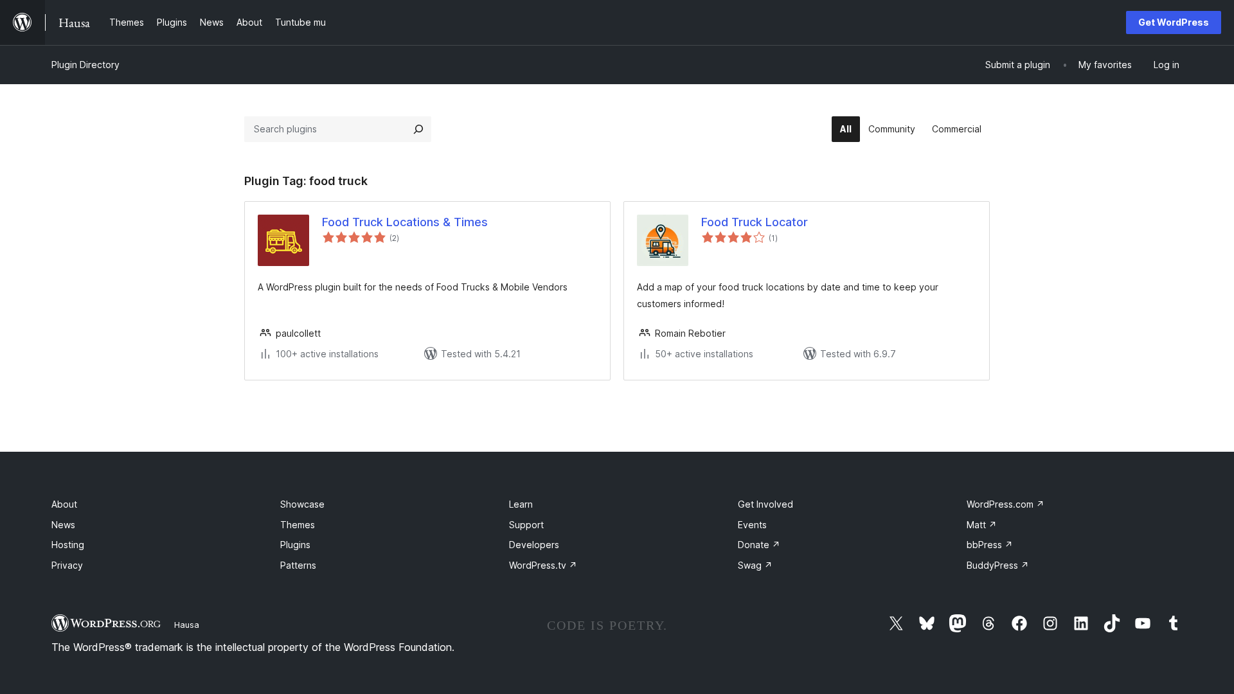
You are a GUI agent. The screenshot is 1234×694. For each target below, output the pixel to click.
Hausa (186, 624)
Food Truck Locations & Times (405, 222)
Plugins (295, 544)
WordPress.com (1005, 504)
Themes (297, 524)
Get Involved (765, 504)
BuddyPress (998, 565)
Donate (759, 544)
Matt (982, 524)
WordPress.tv (543, 565)
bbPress (990, 544)
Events (752, 524)
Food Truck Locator (754, 222)
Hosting (67, 544)
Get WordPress (1173, 22)
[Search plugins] (418, 129)
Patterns (298, 565)
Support (526, 524)
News (63, 524)
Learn (521, 504)
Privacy (67, 565)
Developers (534, 544)
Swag (755, 565)
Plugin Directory (85, 64)
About (64, 504)
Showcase (302, 504)
